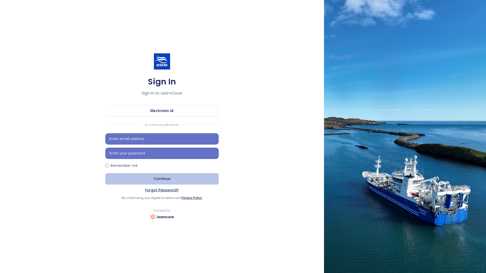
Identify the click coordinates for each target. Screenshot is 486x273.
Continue (162, 178)
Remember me (124, 165)
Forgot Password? (162, 190)
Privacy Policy (191, 198)
